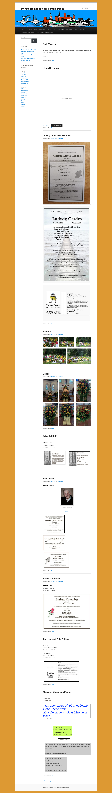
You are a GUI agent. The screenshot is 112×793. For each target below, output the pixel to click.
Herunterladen (57, 125)
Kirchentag (24, 95)
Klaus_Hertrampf (46, 125)
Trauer (52, 60)
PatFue (23, 48)
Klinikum (23, 97)
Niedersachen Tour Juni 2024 (28, 49)
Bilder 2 (47, 331)
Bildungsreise (24, 90)
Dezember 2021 (25, 83)
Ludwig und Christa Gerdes (57, 135)
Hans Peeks (60, 47)
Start (23, 29)
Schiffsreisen (24, 101)
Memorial (82, 29)
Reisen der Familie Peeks (28, 32)
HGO (54, 29)
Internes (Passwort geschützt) (65, 29)
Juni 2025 (23, 73)
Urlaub (23, 104)
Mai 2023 (23, 78)
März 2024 (23, 76)
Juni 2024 (23, 74)
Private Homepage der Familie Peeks (42, 8)
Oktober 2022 (24, 80)
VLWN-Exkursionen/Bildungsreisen (44, 32)
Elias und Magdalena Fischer (57, 691)
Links (76, 29)
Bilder (52, 366)
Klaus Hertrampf (51, 68)
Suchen (23, 37)
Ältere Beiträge (47, 781)
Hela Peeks (48, 478)
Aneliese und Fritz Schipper (57, 639)
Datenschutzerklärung (39, 29)
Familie (49, 29)
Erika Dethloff (50, 435)
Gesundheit (24, 94)
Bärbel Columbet (51, 578)
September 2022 (25, 81)
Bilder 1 (47, 373)
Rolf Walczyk (49, 43)
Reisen (23, 99)
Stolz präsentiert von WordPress (61, 787)
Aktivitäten (29, 29)
